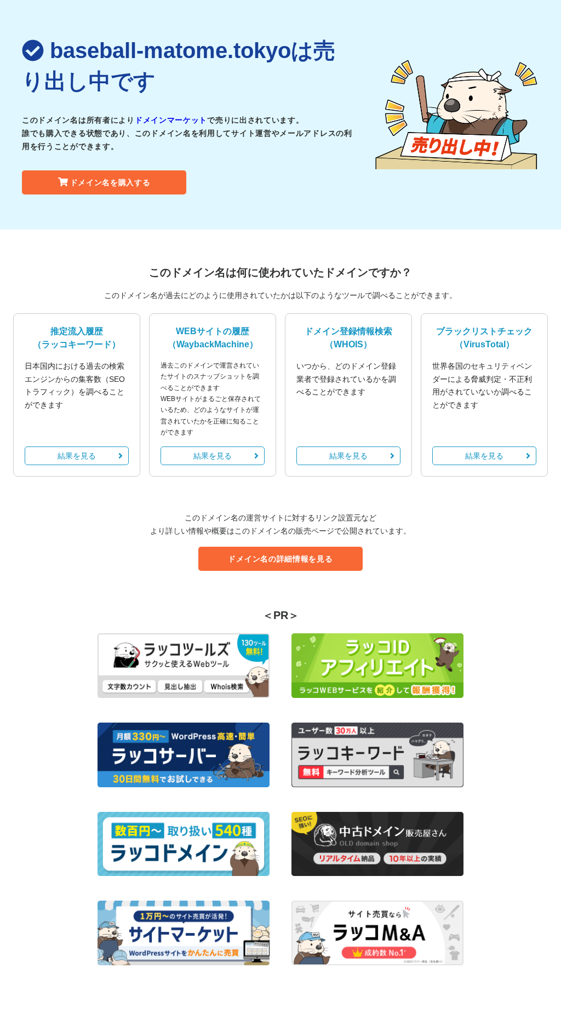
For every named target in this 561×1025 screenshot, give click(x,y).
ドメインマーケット (171, 120)
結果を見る (77, 455)
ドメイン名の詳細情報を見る (280, 558)
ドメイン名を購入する (110, 182)
